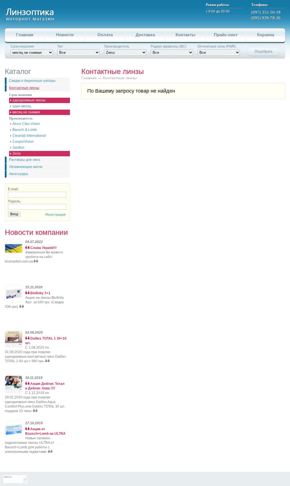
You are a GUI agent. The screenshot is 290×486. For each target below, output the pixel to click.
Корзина (265, 34)
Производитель (116, 46)
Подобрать (263, 51)
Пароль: (14, 201)
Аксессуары (18, 174)
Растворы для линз (24, 160)
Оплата (105, 34)
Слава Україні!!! (43, 248)
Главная (24, 34)
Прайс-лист (226, 34)
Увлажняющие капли (25, 167)
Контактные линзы (24, 88)
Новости (65, 34)
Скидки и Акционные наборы (32, 81)
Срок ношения (22, 46)
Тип (60, 46)
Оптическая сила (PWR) (216, 46)
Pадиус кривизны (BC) (168, 46)
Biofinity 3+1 (40, 293)
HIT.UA (8, 477)
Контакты (185, 34)
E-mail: (13, 189)
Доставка (145, 34)
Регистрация (55, 215)
